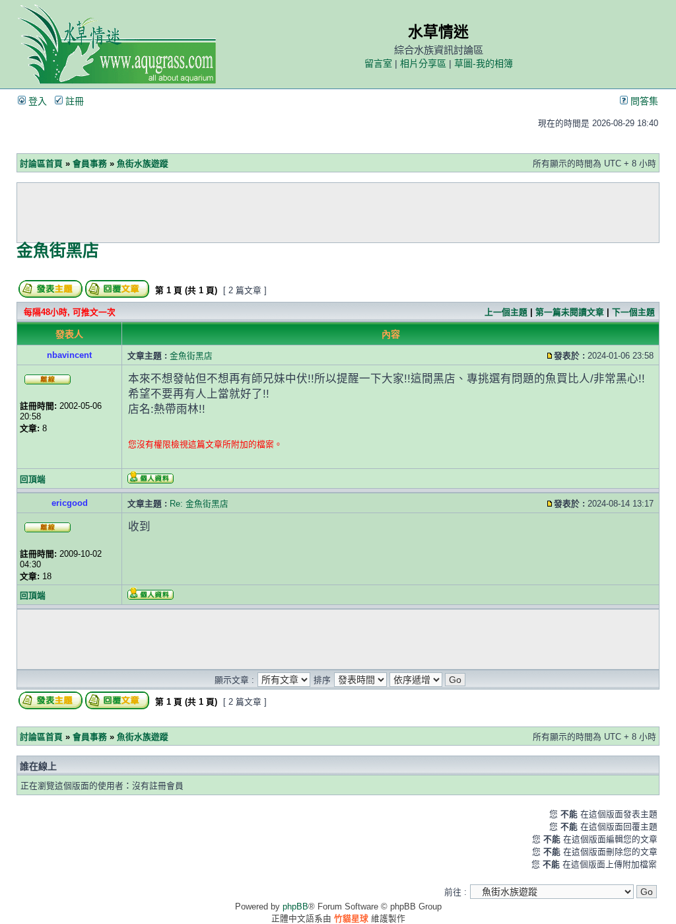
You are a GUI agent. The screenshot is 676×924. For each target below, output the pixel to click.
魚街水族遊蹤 (142, 163)
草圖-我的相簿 (483, 63)
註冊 (73, 101)
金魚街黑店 (58, 250)
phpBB (295, 906)
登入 (36, 101)
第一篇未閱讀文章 (569, 312)
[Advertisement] (338, 212)
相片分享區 (423, 63)
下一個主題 (633, 312)
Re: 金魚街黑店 (199, 504)
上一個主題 (506, 312)
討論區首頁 (41, 163)
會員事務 (90, 163)
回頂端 (33, 479)
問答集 (643, 101)
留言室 (378, 63)
